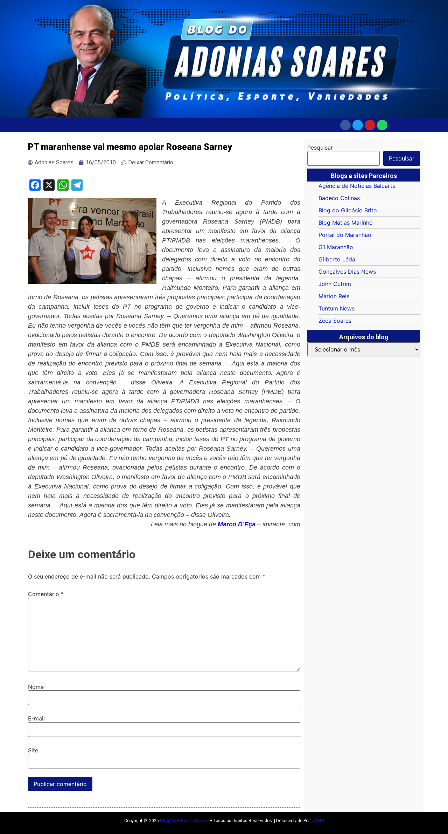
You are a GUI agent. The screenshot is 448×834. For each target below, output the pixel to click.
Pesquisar (320, 147)
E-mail (36, 718)
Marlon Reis (333, 296)
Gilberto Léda (336, 259)
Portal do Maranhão (344, 234)
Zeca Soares (334, 320)
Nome (36, 687)
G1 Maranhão (335, 247)
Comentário (46, 594)
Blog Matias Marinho (345, 222)
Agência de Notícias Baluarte (357, 185)
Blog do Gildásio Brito (347, 210)
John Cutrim (334, 283)
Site (33, 750)
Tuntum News (336, 308)
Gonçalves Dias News (347, 271)
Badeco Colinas (339, 197)
